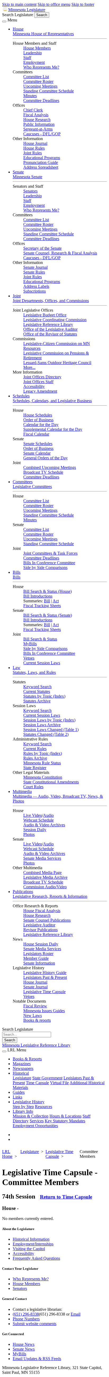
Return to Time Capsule (66, 1197)
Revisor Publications (40, 929)
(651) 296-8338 (26, 1314)
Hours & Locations (65, 1116)
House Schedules (37, 415)
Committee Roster (38, 81)
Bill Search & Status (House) (47, 591)
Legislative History (28, 1102)
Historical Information (31, 1239)
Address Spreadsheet (40, 167)
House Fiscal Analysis (41, 910)
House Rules (34, 148)
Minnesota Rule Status (42, 763)
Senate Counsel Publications (47, 920)
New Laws (32, 1015)
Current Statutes (36, 691)
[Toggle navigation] (4, 21)
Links (17, 1097)
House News (23, 1344)
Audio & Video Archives (44, 825)
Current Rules (35, 748)
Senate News (24, 1349)
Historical (21, 1073)
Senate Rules (34, 272)
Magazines (22, 1063)
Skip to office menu (54, 4)
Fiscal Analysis (35, 115)
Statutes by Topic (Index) (44, 696)
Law (16, 667)
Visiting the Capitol (29, 1248)
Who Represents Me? (41, 67)
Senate (18, 172)
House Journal (35, 143)
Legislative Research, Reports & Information (50, 896)
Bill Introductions (37, 596)
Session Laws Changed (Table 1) (51, 729)
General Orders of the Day (45, 458)
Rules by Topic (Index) (42, 753)
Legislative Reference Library (48, 324)
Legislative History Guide (44, 972)
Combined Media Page (42, 872)
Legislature (22, 1078)
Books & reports (37, 1020)
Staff (27, 57)
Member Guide (36, 958)
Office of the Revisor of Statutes (50, 334)
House (18, 29)
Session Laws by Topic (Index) (49, 720)
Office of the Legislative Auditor (50, 329)
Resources (43, 1106)
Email (75, 1314)
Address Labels (36, 286)
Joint (17, 296)
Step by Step (23, 1106)
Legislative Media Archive (45, 877)
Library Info (23, 1111)
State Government (47, 1078)
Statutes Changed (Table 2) (46, 734)
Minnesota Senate (27, 176)
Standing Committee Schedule (48, 91)
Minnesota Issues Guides (44, 1010)
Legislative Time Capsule (44, 991)
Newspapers (23, 1068)
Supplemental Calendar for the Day (52, 429)
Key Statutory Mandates (65, 1121)
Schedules (21, 396)
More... (29, 367)
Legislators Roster (38, 953)
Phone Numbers (26, 1319)
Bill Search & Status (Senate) (47, 615)
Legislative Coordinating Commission (55, 319)
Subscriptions (34, 291)
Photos (29, 834)
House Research (37, 119)
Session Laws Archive (42, 725)
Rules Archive (35, 758)
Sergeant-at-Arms (38, 129)
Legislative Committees (32, 486)
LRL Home (7, 1154)
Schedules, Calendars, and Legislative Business (52, 400)
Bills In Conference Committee (49, 562)
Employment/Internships (33, 1244)
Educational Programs (41, 157)
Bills (16, 572)
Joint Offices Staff (38, 381)
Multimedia (22, 791)
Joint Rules (32, 153)
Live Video (32, 815)
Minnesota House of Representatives (43, 34)
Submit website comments (34, 1323)
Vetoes (28, 658)
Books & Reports (27, 1059)
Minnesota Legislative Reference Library (36, 1045)
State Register (34, 767)
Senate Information (39, 963)
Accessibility (34, 386)
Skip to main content (19, 4)
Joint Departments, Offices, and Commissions (51, 300)
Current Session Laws (41, 663)
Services (37, 1121)
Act (56, 601)
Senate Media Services (42, 858)
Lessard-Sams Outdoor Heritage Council (57, 362)
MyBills (30, 644)
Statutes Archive (37, 701)
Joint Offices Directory (42, 377)
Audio (48, 815)
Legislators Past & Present (45, 977)
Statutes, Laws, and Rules (34, 672)
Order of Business (38, 420)
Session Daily (34, 829)
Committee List (36, 76)
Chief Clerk (33, 110)
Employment (34, 62)
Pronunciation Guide (40, 162)
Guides (19, 1092)
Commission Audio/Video (45, 887)
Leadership (32, 53)
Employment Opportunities (35, 1125)
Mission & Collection (30, 1116)
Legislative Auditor (39, 925)
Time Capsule (37, 1082)
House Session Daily (40, 944)
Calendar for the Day (40, 424)
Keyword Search (37, 686)
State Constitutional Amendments (51, 782)
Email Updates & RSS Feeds (37, 1358)
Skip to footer (82, 4)
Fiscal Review (35, 1006)
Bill (47, 601)
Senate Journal (35, 267)
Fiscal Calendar (36, 434)
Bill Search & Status (40, 639)
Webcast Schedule (38, 820)
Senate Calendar (37, 453)
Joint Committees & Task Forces (50, 553)
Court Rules (33, 786)
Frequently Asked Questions (36, 1258)
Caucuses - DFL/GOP (42, 134)
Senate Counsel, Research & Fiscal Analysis (60, 253)
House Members (37, 48)
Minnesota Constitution (42, 777)
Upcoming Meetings (40, 86)
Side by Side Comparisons (45, 567)
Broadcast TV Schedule (43, 472)
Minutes (30, 95)
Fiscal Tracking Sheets (42, 605)
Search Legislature (17, 14)
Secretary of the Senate (42, 248)
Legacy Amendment (40, 391)
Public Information (38, 124)
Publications (23, 891)
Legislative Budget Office (44, 315)
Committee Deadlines (41, 100)
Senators (30, 191)
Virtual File (59, 1082)
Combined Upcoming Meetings (49, 467)
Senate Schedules (37, 443)
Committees (23, 481)
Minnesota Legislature (26, 9)
